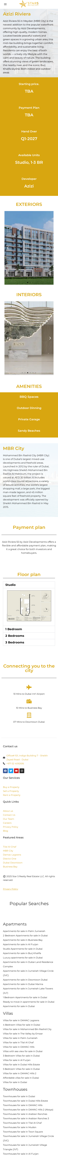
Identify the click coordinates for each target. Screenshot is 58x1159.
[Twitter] (10, 770)
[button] (8, 248)
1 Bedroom (13, 629)
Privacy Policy (10, 889)
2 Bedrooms (14, 636)
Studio (10, 585)
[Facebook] (5, 770)
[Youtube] (16, 770)
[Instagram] (21, 770)
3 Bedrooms (14, 642)
